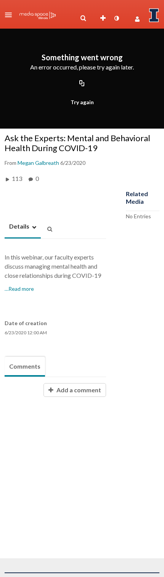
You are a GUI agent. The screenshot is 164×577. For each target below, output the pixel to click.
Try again (82, 102)
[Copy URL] (82, 83)
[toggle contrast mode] (116, 18)
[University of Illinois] (154, 15)
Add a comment (78, 389)
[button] (11, 15)
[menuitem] (83, 18)
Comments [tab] (24, 366)
